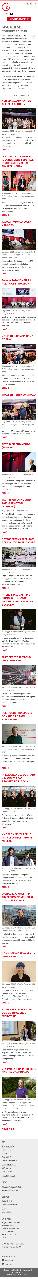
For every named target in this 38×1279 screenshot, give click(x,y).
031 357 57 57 (11, 1235)
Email (4, 1238)
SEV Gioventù (7, 1172)
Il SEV (4, 1154)
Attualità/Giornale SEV (11, 1186)
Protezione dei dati (17, 1272)
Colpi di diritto (7, 1201)
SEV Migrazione (8, 1175)
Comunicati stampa (10, 1190)
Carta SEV (6, 1157)
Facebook (9, 1261)
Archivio (7, 1129)
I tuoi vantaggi (8, 1150)
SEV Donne (6, 1168)
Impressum (27, 1270)
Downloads (6, 1212)
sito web (22, 89)
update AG (18, 1275)
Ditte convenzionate (10, 1205)
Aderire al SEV (8, 1146)
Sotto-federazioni (9, 1164)
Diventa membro (19, 19)
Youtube (8, 1264)
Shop (4, 1208)
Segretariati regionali (10, 1161)
